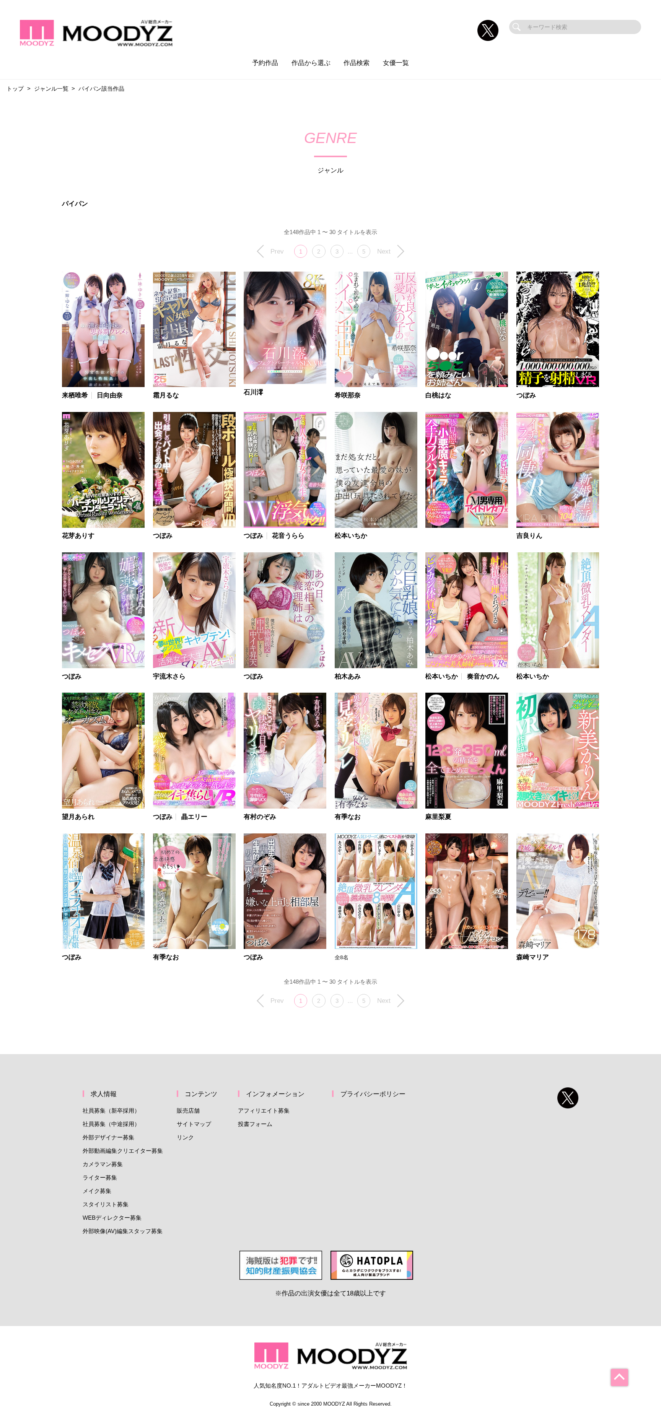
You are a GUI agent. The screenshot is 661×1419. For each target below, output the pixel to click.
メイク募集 (97, 1191)
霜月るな (166, 395)
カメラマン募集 (103, 1164)
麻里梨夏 (438, 817)
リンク (185, 1137)
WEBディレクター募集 (112, 1217)
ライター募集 (100, 1177)
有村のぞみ (260, 817)
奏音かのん (483, 676)
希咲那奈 (348, 395)
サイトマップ (194, 1124)
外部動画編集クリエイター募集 (123, 1150)
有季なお (348, 817)
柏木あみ (348, 676)
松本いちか (351, 535)
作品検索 (357, 63)
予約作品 (265, 63)
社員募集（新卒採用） (111, 1110)
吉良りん (529, 535)
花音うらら (288, 535)
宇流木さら (169, 676)
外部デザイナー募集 (108, 1137)
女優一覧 (396, 63)
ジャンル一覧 (51, 88)
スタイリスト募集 (106, 1204)
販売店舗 (188, 1110)
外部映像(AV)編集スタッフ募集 (123, 1231)
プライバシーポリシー (372, 1094)
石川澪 (253, 392)
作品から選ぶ (310, 63)
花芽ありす (78, 535)
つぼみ (526, 395)
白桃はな (438, 395)
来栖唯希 (75, 395)
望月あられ (78, 817)
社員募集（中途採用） (111, 1124)
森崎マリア (532, 957)
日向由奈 (110, 395)
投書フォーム (255, 1124)
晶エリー (194, 817)
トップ (15, 88)
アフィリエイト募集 (264, 1110)
